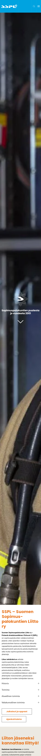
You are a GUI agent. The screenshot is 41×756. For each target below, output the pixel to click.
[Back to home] (9, 6)
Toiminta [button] (5, 689)
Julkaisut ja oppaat (16, 711)
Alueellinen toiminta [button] (11, 696)
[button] (34, 6)
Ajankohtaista (14, 719)
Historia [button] (5, 683)
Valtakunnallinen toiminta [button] (13, 702)
